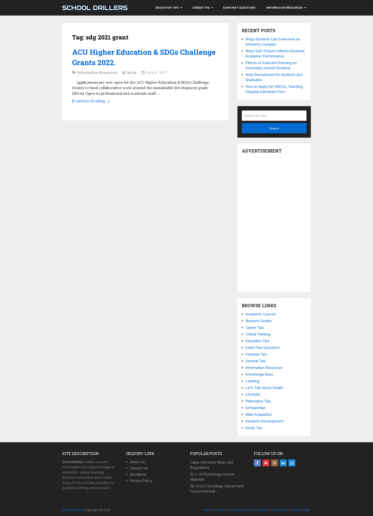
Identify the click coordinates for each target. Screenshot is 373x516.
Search (274, 128)
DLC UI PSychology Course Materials (212, 476)
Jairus (131, 72)
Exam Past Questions (239, 7)
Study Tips (254, 428)
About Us (137, 462)
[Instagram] (274, 462)
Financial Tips (256, 354)
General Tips (255, 361)
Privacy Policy (141, 481)
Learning (252, 381)
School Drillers (95, 8)
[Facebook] (257, 462)
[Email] (291, 462)
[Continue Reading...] (90, 101)
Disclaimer (138, 474)
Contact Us (139, 468)
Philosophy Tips (258, 401)
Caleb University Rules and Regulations (211, 465)
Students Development (264, 421)
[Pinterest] (265, 462)
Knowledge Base (259, 374)
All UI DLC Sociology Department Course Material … (217, 488)
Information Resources (284, 7)
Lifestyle (252, 394)
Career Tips (201, 7)
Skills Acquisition (258, 414)
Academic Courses (260, 314)
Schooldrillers (73, 462)
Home (208, 510)
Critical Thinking (257, 334)
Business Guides (258, 321)
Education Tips (167, 7)
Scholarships (255, 408)
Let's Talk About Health (264, 388)
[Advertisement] (274, 221)
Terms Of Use (300, 510)
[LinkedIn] (283, 462)
